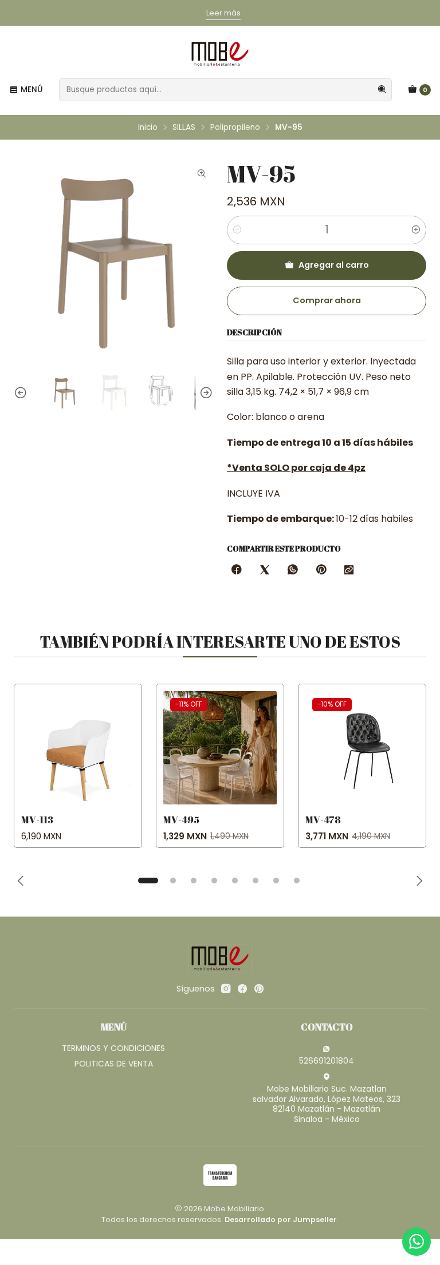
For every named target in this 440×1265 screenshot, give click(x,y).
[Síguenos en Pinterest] (258, 988)
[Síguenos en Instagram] (225, 988)
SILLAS (183, 128)
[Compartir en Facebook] (236, 570)
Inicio (148, 128)
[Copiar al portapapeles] (349, 570)
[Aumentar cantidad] (416, 230)
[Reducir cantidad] (237, 230)
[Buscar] (382, 89)
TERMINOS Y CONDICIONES (113, 1048)
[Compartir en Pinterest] (321, 570)
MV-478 (323, 819)
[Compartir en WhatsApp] (292, 570)
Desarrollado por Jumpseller (281, 1219)
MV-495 (181, 819)
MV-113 (37, 819)
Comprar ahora (327, 300)
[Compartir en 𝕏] (264, 570)
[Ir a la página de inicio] (220, 53)
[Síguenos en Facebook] (242, 988)
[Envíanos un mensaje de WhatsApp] (416, 1241)
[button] (147, 880)
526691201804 (326, 1060)
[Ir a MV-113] (78, 747)
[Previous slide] (22, 393)
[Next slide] (204, 393)
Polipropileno (235, 128)
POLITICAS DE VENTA (113, 1063)
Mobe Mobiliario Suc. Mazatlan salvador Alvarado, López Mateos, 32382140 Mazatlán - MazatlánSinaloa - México (326, 1104)
